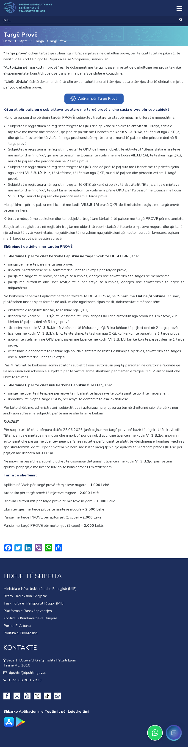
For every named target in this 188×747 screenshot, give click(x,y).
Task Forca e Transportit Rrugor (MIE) (34, 603)
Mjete (23, 41)
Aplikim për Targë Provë (98, 98)
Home (7, 41)
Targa (39, 41)
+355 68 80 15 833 (24, 680)
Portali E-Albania (17, 625)
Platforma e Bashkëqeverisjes (27, 610)
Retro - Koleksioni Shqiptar (25, 596)
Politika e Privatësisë (20, 633)
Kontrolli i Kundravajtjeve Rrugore (30, 618)
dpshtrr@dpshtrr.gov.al (26, 672)
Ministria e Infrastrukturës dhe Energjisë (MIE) (40, 588)
